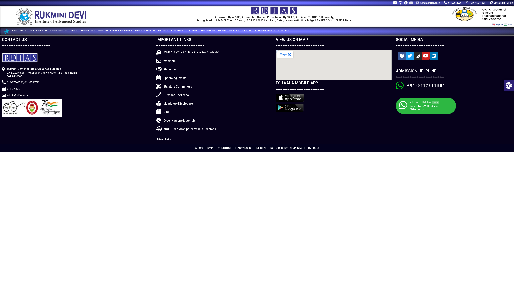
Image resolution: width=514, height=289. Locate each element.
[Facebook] (405, 2)
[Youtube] (411, 2)
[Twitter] (410, 56)
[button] (509, 85)
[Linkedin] (394, 2)
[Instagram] (400, 2)
